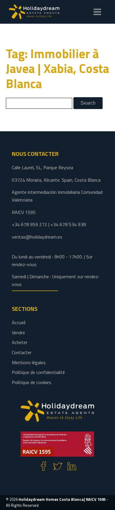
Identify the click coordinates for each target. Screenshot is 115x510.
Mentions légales (29, 362)
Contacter (22, 352)
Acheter (19, 342)
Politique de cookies (31, 382)
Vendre (18, 332)
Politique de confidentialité (38, 372)
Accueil (18, 322)
